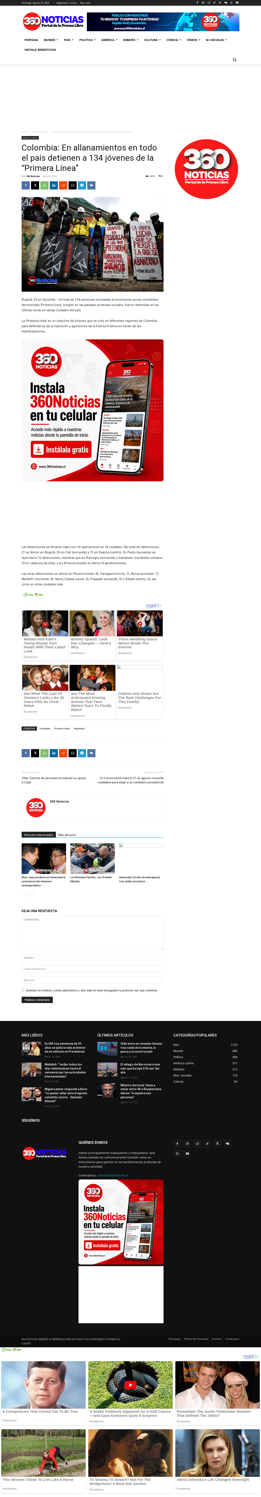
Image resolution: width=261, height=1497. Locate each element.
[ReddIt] (63, 185)
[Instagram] (203, 3)
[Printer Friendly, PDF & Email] (33, 596)
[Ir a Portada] (54, 22)
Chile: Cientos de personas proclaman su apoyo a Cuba (54, 780)
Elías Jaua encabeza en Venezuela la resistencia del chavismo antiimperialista (43, 881)
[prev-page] (24, 893)
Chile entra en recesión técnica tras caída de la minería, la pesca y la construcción (141, 1047)
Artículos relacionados (38, 835)
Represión (79, 728)
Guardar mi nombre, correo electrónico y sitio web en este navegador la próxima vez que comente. (92, 990)
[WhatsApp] (231, 3)
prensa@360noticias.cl (112, 1175)
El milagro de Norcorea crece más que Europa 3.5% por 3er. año (140, 1068)
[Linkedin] (54, 185)
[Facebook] (197, 3)
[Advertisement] (130, 95)
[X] (220, 3)
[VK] (91, 185)
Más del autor (67, 835)
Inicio (25, 132)
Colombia (45, 728)
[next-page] (30, 893)
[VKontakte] (225, 3)
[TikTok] (214, 3)
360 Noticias (33, 176)
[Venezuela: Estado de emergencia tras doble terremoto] (141, 858)
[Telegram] (82, 185)
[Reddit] (208, 3)
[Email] (73, 185)
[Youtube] (237, 3)
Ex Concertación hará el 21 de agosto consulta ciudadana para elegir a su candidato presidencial (131, 780)
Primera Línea (62, 728)
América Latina (40, 132)
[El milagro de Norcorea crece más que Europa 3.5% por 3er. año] (107, 1069)
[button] (234, 59)
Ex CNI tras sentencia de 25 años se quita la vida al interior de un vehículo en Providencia (65, 1047)
